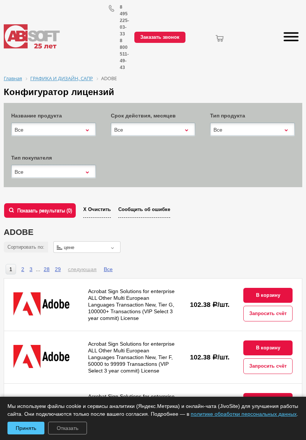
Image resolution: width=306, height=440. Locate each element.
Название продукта (36, 116)
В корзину (268, 295)
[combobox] (54, 129)
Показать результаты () (44, 210)
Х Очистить (97, 209)
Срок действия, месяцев (143, 116)
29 (58, 269)
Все (108, 269)
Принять (26, 428)
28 (47, 269)
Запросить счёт (268, 313)
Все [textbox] (19, 130)
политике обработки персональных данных (244, 414)
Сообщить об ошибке (144, 209)
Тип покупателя (31, 158)
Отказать (67, 428)
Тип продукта (227, 116)
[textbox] (87, 247)
